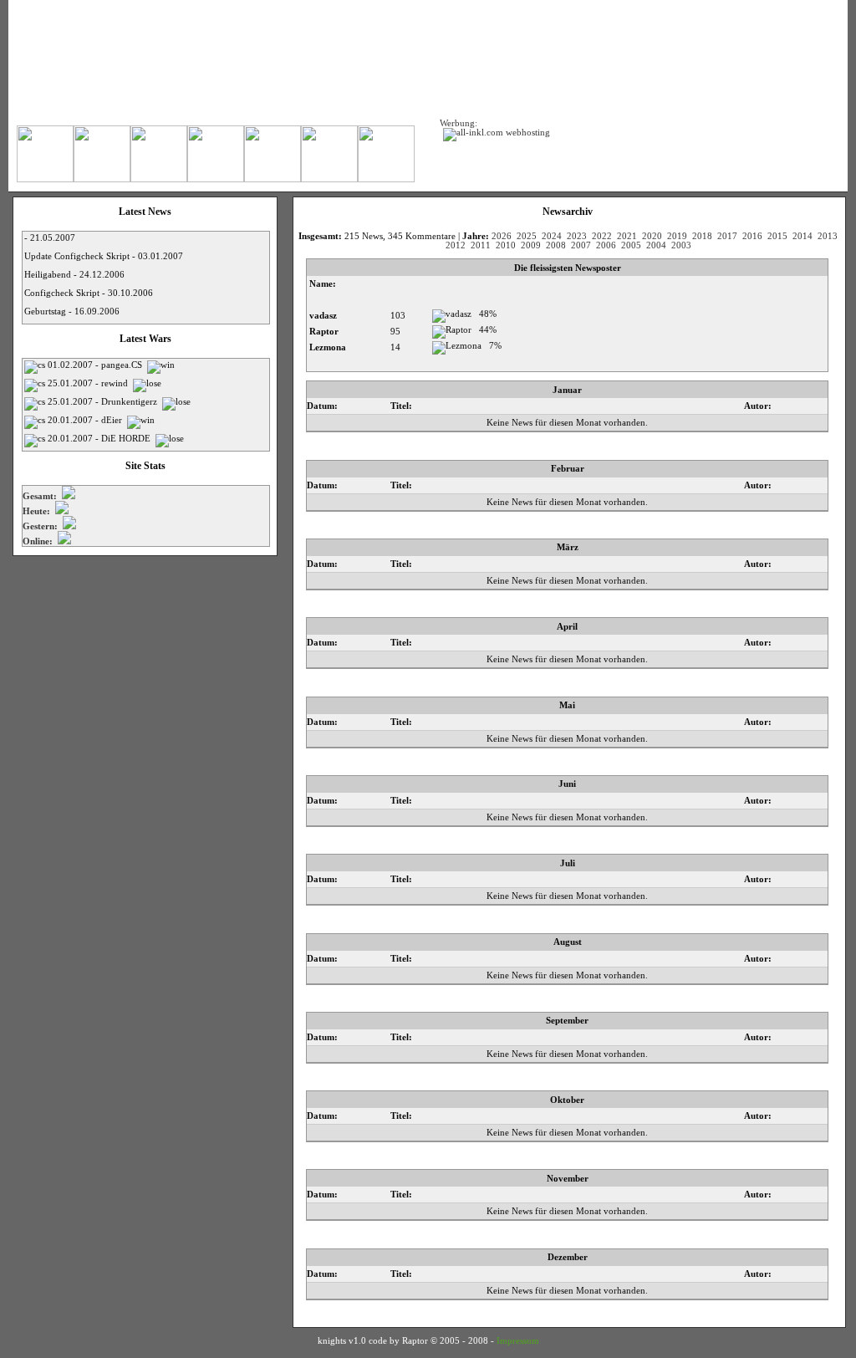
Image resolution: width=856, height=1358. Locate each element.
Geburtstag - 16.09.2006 (72, 311)
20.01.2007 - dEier (86, 420)
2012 (456, 245)
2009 (531, 245)
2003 (681, 245)
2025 (527, 236)
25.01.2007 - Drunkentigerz (103, 401)
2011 (481, 245)
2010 (506, 245)
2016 (752, 236)
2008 (556, 245)
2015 (777, 236)
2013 (828, 236)
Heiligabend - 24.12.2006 (74, 274)
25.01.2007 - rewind (89, 383)
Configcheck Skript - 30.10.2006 (88, 293)
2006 (606, 245)
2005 (631, 245)
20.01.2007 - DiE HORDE (100, 438)
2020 (652, 236)
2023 (577, 236)
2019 (677, 236)
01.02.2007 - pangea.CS (96, 365)
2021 (627, 236)
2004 (656, 245)
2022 (602, 236)
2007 (581, 245)
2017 (727, 236)
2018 (702, 236)
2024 (552, 236)
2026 (502, 236)
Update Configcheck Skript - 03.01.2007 (103, 256)
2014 (802, 236)
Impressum (518, 1340)
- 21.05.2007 (49, 237)
